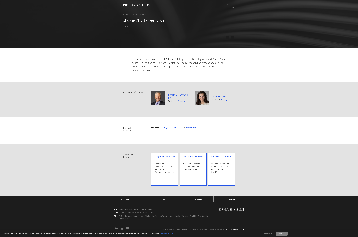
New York (185, 216)
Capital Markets (191, 128)
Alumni (177, 230)
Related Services (127, 129)
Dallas (148, 216)
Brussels (123, 213)
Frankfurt (131, 213)
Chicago (181, 101)
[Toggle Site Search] (228, 5)
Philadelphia (193, 216)
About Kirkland (167, 230)
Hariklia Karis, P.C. (221, 96)
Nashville (177, 216)
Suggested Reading (128, 156)
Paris (151, 213)
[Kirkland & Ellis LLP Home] (231, 209)
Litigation (167, 128)
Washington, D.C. (124, 218)
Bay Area (128, 216)
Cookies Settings (268, 233)
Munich (145, 213)
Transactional (178, 128)
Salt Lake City (204, 216)
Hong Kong (128, 209)
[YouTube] (127, 228)
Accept (281, 233)
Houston (154, 216)
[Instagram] (122, 228)
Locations (185, 230)
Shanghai (143, 209)
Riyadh (136, 209)
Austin (121, 216)
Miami (170, 216)
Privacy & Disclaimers (217, 230)
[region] (179, 233)
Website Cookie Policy (166, 233)
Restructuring (196, 199)
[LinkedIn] (232, 37)
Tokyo (150, 209)
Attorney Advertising (199, 230)
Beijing (121, 209)
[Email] (227, 37)
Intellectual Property (128, 199)
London (139, 213)
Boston (135, 216)
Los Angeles (163, 216)
